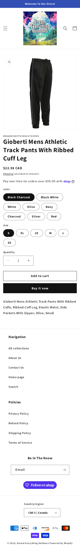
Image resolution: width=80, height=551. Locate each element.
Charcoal (14, 216)
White (12, 207)
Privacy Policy (19, 413)
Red (54, 216)
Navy (49, 207)
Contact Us (16, 367)
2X (36, 233)
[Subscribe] (64, 470)
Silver (36, 216)
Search (13, 387)
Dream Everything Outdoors (33, 543)
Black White (50, 197)
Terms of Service (20, 443)
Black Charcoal (19, 197)
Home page (16, 377)
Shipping (8, 173)
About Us (15, 358)
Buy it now (40, 288)
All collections (19, 348)
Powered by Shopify (61, 543)
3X (9, 243)
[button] (5, 28)
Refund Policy (18, 423)
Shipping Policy (20, 433)
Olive (31, 207)
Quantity (9, 252)
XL (22, 233)
